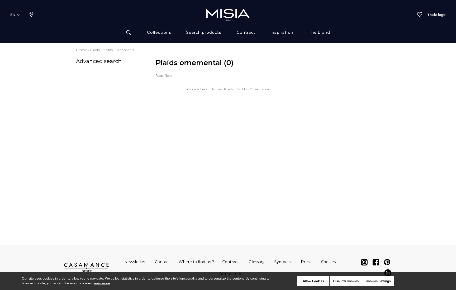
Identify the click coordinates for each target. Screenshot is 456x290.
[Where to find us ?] (31, 15)
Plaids (95, 50)
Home (81, 50)
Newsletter (135, 262)
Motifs (107, 50)
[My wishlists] (420, 15)
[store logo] (228, 15)
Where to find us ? (196, 262)
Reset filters (164, 75)
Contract (230, 262)
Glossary (257, 262)
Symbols (282, 262)
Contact (162, 262)
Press (306, 262)
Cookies (328, 262)
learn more (102, 283)
